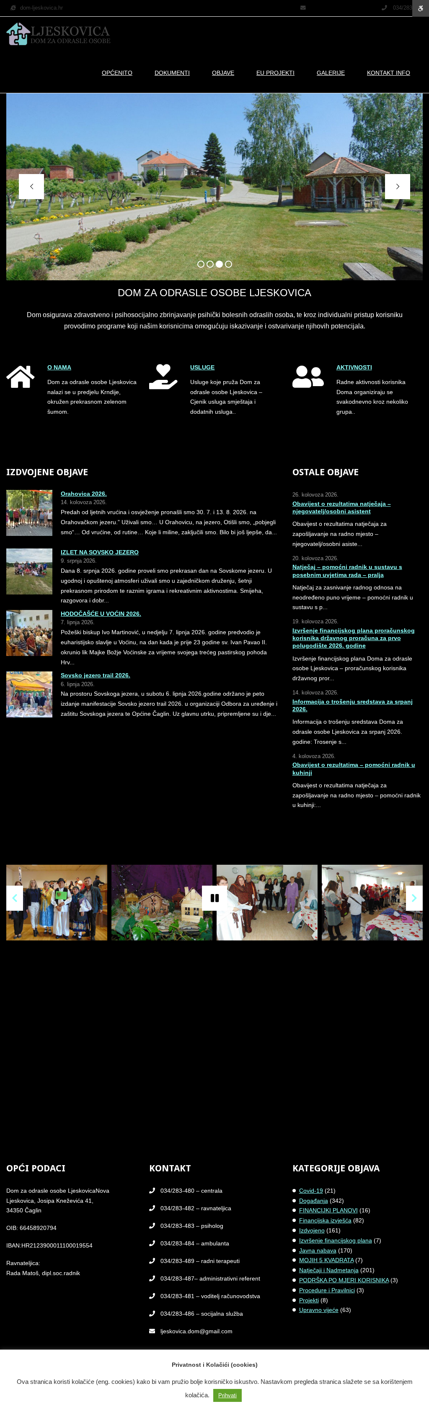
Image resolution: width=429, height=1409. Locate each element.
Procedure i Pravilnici (327, 1290)
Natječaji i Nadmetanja (329, 1270)
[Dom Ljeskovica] (58, 34)
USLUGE (202, 367)
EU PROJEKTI (275, 72)
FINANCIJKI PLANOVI (328, 1210)
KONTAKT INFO (388, 72)
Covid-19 (311, 1190)
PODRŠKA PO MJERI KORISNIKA (344, 1280)
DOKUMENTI (172, 72)
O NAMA (59, 367)
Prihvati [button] (227, 1395)
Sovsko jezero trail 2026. (95, 675)
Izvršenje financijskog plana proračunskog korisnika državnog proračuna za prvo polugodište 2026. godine (353, 638)
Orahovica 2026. (84, 493)
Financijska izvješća (325, 1220)
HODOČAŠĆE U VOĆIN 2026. (101, 613)
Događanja (313, 1200)
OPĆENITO (117, 72)
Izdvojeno (312, 1230)
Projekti (309, 1300)
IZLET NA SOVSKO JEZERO (100, 552)
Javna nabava (317, 1250)
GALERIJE (331, 72)
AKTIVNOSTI (354, 367)
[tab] (200, 264)
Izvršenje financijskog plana (335, 1240)
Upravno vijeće (319, 1310)
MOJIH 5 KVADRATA (326, 1260)
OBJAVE (223, 72)
